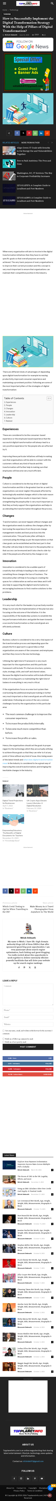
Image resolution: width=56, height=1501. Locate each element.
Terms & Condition (34, 1491)
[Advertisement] (28, 231)
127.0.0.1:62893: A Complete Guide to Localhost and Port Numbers (34, 199)
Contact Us (21, 1488)
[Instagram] (21, 1478)
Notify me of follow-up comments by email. (19, 1039)
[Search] (52, 3)
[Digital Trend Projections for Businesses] (13, 791)
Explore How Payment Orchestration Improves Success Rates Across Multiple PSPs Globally (34, 1164)
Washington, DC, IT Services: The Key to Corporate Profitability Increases (34, 174)
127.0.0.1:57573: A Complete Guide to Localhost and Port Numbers (33, 187)
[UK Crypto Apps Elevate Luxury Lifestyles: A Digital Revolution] (37, 791)
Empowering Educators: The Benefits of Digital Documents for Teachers (13, 833)
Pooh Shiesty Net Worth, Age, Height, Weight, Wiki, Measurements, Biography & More (34, 1262)
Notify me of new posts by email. (15, 1042)
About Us (10, 1488)
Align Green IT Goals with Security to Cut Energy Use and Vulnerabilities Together (34, 151)
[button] (4, 3)
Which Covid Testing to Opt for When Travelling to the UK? (15, 909)
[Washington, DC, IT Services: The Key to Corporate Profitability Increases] (9, 176)
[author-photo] (28, 934)
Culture (9, 418)
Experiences (11, 402)
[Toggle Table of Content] (48, 398)
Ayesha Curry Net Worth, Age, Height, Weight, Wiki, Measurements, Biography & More (34, 1307)
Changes (10, 408)
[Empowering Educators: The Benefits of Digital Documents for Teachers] (13, 820)
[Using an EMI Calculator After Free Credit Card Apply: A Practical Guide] (9, 1192)
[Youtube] (41, 1478)
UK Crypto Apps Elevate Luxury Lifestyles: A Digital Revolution (37, 803)
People (9, 405)
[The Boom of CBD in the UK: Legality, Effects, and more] (9, 1179)
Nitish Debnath (11, 35)
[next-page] (52, 142)
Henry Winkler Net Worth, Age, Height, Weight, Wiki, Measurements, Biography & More (34, 1336)
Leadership (10, 415)
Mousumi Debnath (25, 1209)
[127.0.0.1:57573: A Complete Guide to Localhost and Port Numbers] (9, 188)
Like (50, 1058)
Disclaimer (43, 1488)
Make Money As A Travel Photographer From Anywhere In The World (41, 909)
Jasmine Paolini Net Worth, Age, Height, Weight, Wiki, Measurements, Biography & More (34, 1233)
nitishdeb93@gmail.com (33, 1461)
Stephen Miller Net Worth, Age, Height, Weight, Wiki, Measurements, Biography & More (34, 1248)
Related (9, 421)
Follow (48, 1063)
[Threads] (36, 967)
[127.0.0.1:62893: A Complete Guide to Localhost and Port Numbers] (9, 200)
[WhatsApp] (35, 133)
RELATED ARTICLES (11, 143)
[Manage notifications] (50, 1495)
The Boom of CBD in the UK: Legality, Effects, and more (33, 1178)
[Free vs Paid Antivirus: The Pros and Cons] (9, 163)
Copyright (33, 1488)
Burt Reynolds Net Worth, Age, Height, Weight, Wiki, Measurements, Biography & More (34, 1218)
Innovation (10, 411)
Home (5, 10)
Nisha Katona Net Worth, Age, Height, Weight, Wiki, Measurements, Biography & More (34, 1321)
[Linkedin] (41, 133)
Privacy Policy (19, 1491)
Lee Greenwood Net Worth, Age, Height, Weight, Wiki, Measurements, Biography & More (34, 1203)
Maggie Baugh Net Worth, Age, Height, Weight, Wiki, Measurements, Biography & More (34, 1366)
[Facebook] (17, 133)
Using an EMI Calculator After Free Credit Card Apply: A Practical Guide (34, 1190)
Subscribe (47, 1074)
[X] (23, 133)
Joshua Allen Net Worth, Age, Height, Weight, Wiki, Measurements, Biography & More (34, 1351)
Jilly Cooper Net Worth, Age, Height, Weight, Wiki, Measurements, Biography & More (34, 1277)
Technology (14, 10)
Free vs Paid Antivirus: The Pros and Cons (34, 162)
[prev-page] (48, 142)
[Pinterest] (29, 133)
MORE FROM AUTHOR (30, 143)
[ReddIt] (47, 133)
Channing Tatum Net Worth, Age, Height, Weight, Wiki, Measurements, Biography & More (34, 1292)
